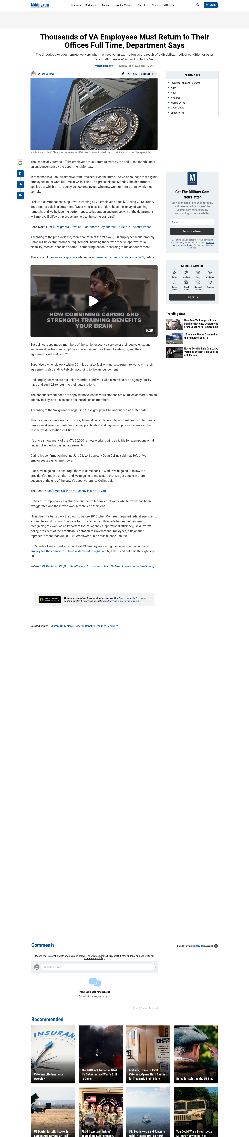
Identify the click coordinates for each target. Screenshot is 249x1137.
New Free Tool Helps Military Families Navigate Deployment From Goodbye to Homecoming (201, 323)
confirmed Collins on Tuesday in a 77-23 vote (77, 491)
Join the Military (123, 5)
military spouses (66, 257)
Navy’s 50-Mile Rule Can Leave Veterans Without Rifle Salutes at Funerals (201, 352)
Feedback (153, 1008)
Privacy (143, 1008)
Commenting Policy (94, 958)
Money (105, 5)
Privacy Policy (186, 245)
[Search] (198, 5)
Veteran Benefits (104, 66)
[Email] (135, 74)
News (155, 5)
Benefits (142, 5)
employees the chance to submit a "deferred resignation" (68, 551)
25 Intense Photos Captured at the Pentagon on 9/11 (201, 336)
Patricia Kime (47, 74)
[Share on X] (129, 74)
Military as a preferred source (122, 601)
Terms (135, 1008)
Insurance (76, 5)
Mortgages (90, 5)
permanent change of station (114, 257)
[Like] (20, 184)
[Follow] (20, 173)
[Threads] (20, 195)
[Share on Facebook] (123, 74)
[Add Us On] (20, 162)
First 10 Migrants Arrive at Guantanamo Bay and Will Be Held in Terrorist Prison (98, 227)
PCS (141, 257)
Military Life (170, 5)
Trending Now (175, 313)
